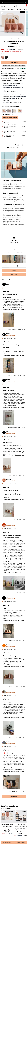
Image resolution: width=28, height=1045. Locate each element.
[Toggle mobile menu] (2, 6)
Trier (10, 279)
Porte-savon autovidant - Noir (6, 57)
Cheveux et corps (21, 9)
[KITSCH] (14, 6)
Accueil (9, 38)
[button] (2, 12)
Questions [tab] (14, 266)
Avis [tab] (5, 266)
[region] (14, 2)
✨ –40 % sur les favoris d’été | (14, 2)
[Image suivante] (24, 259)
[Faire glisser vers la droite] (26, 2)
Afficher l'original (19, 309)
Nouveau (3, 9)
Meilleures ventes (11, 9)
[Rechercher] (5, 6)
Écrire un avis (17, 275)
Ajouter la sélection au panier (10, 117)
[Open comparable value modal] (23, 49)
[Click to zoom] (22, 33)
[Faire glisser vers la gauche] (2, 2)
